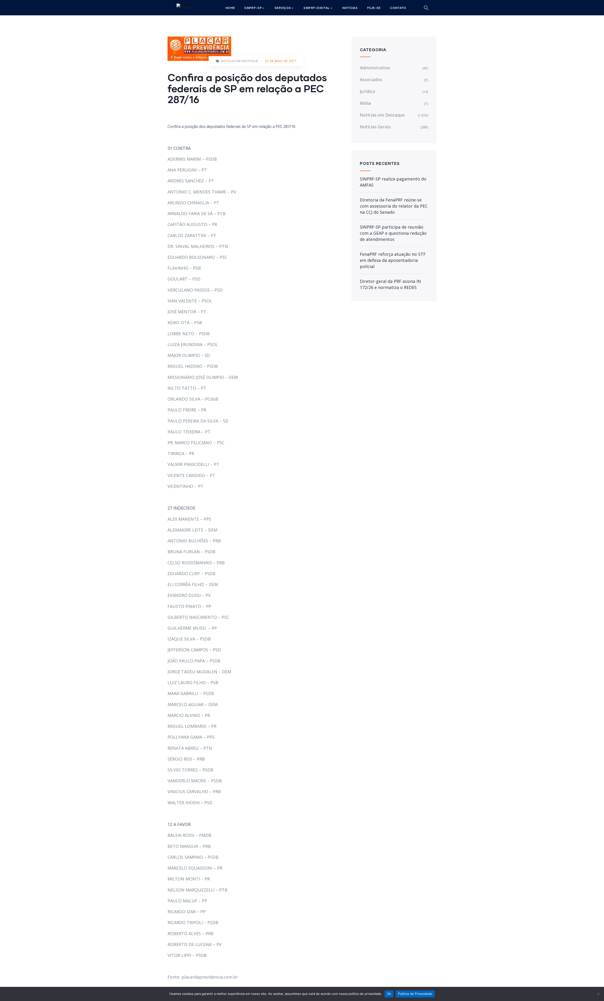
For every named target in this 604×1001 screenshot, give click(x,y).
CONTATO (398, 8)
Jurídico (367, 91)
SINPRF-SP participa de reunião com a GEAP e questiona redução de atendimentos (393, 233)
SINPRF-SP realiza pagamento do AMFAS (393, 182)
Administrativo (375, 68)
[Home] (184, 7)
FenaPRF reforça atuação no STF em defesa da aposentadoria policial (393, 260)
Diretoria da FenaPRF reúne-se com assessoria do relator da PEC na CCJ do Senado (394, 206)
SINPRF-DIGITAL (316, 8)
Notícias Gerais (375, 127)
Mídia (365, 103)
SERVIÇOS (282, 8)
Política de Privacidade (415, 994)
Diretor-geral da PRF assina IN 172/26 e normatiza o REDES (390, 284)
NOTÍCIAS (350, 8)
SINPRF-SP (253, 8)
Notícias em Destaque (239, 61)
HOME (230, 8)
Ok (389, 994)
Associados (371, 79)
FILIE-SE (373, 8)
